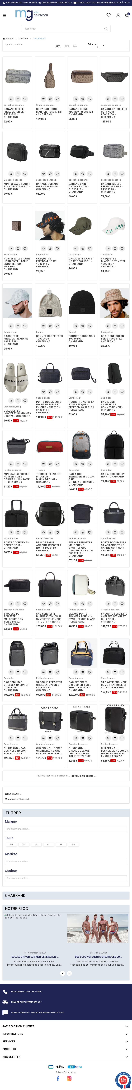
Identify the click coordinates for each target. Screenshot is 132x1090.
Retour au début (82, 776)
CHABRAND (15, 895)
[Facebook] (58, 1078)
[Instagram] (69, 1078)
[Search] (106, 28)
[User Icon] (118, 15)
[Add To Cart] (18, 99)
